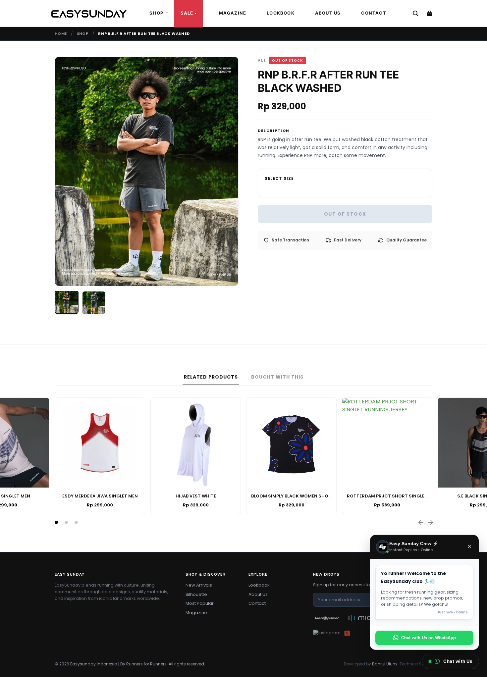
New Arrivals (199, 585)
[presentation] (60, 171)
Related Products (211, 377)
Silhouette (196, 594)
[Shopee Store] (347, 632)
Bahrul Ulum (384, 664)
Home (61, 33)
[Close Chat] (469, 547)
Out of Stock (345, 214)
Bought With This (277, 377)
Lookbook (281, 13)
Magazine (232, 13)
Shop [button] (157, 13)
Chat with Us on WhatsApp (428, 637)
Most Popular (200, 603)
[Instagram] (327, 632)
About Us (328, 13)
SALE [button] (187, 13)
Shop (82, 33)
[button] (56, 522)
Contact (373, 13)
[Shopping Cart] (429, 13)
